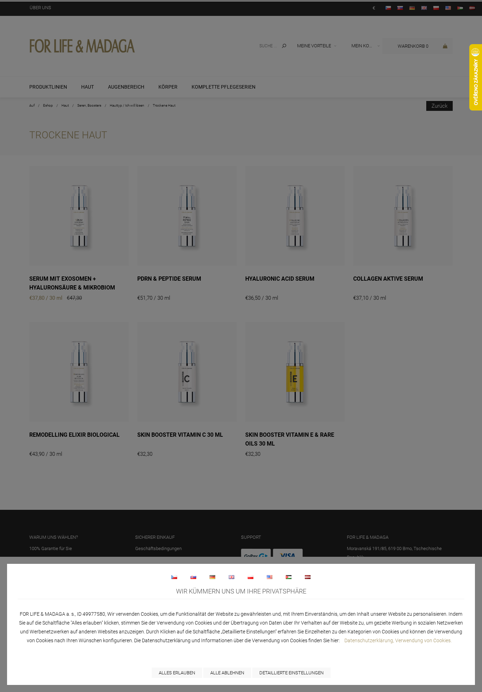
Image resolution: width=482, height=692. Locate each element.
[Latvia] (307, 577)
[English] (231, 577)
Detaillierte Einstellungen (291, 672)
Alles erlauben (177, 672)
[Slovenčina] (193, 577)
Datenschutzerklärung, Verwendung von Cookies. (398, 640)
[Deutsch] (212, 577)
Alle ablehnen (227, 672)
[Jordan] (288, 577)
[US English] (269, 577)
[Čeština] (174, 577)
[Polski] (250, 577)
